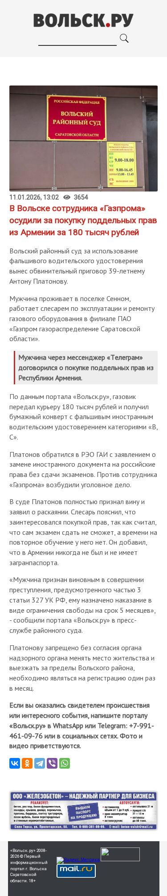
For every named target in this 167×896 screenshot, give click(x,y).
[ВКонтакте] (14, 763)
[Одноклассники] (27, 763)
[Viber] (52, 763)
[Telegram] (39, 763)
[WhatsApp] (64, 763)
